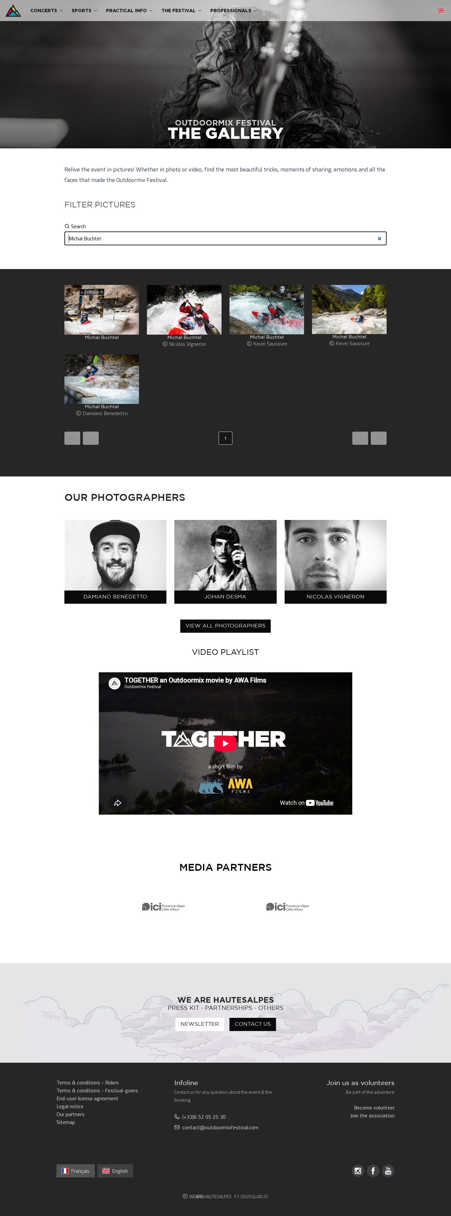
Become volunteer (374, 1107)
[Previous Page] (91, 438)
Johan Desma (225, 596)
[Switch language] (441, 10)
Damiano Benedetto (115, 596)
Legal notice (70, 1106)
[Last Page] (379, 438)
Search (78, 226)
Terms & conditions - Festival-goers (97, 1090)
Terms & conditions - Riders (87, 1082)
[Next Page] (360, 438)
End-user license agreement (87, 1098)
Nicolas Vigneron (335, 596)
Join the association (372, 1115)
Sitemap (65, 1122)
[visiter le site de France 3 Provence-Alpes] (163, 906)
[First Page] (72, 438)
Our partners (70, 1114)
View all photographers (225, 625)
